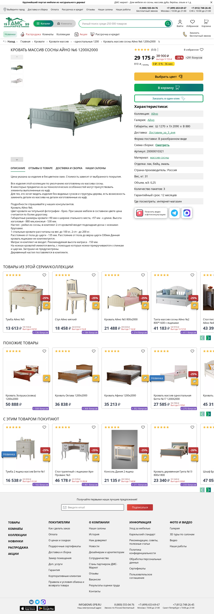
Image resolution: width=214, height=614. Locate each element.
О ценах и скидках (59, 540)
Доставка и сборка (38, 9)
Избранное (192, 26)
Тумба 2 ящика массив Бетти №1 (25, 471)
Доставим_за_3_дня (162, 132)
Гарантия (54, 570)
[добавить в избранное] (44, 275)
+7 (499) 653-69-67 (176, 7)
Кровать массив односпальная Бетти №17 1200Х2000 (172, 397)
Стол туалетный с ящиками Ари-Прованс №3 (74, 473)
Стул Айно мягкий (66, 319)
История (94, 534)
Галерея (175, 528)
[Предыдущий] (202, 337)
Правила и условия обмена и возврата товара (66, 583)
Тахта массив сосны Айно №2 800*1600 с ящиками (171, 321)
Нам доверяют (98, 540)
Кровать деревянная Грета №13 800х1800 (173, 473)
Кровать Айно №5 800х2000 (121, 319)
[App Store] (28, 608)
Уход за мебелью (139, 528)
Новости (94, 546)
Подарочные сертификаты (65, 546)
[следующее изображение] (17, 159)
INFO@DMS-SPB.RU (90, 604)
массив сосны (159, 157)
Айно (154, 114)
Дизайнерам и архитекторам (106, 552)
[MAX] (186, 213)
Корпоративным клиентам (65, 576)
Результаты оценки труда (104, 585)
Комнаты (66, 23)
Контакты (94, 591)
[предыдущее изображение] (17, 57)
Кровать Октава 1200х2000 (71, 395)
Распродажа (33, 34)
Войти (180, 26)
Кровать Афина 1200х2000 (120, 395)
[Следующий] (208, 337)
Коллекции (63, 34)
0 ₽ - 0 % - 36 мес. (163, 64)
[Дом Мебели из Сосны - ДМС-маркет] (16, 22)
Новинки (10, 34)
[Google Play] (46, 608)
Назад (11, 41)
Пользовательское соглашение (140, 576)
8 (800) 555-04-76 (149, 7)
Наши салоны (105, 9)
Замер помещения (60, 558)
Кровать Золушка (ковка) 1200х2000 (21, 397)
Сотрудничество (99, 558)
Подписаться (140, 507)
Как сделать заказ (59, 528)
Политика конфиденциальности (142, 551)
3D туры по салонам (182, 534)
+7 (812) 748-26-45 (201, 7)
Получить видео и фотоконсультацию (155, 213)
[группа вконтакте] (31, 602)
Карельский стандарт (142, 534)
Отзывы (90, 9)
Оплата (55, 9)
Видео (173, 540)
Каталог (45, 23)
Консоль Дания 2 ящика (118, 471)
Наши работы (123, 9)
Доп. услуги (56, 564)
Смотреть (162, 145)
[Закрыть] (211, 2)
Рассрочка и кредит (72, 9)
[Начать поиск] (168, 24)
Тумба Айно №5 (15, 319)
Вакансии (95, 579)
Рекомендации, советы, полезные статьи (143, 542)
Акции (83, 34)
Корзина (206, 26)
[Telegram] (174, 213)
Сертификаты (137, 568)
